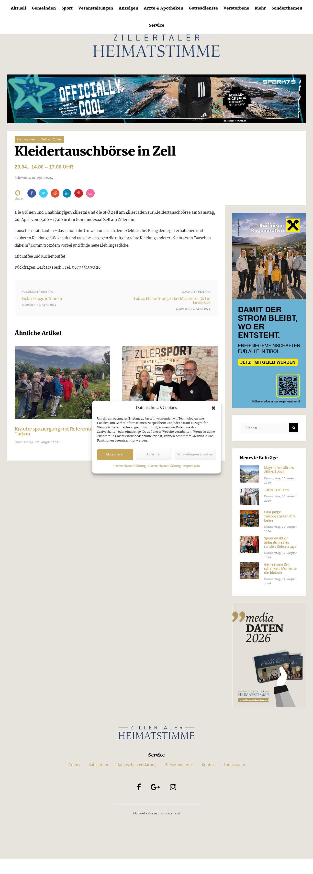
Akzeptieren (115, 454)
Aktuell (18, 8)
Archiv (74, 765)
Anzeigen (128, 8)
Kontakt (209, 765)
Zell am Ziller (51, 139)
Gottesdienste (203, 8)
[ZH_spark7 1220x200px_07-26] (156, 99)
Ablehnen (153, 454)
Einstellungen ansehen (195, 454)
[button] (213, 408)
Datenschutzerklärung (129, 466)
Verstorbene (236, 8)
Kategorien (98, 765)
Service (156, 25)
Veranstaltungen (95, 8)
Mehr (260, 8)
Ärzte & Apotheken (163, 8)
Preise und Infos (179, 765)
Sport (67, 8)
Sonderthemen (286, 8)
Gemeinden (44, 8)
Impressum (191, 466)
